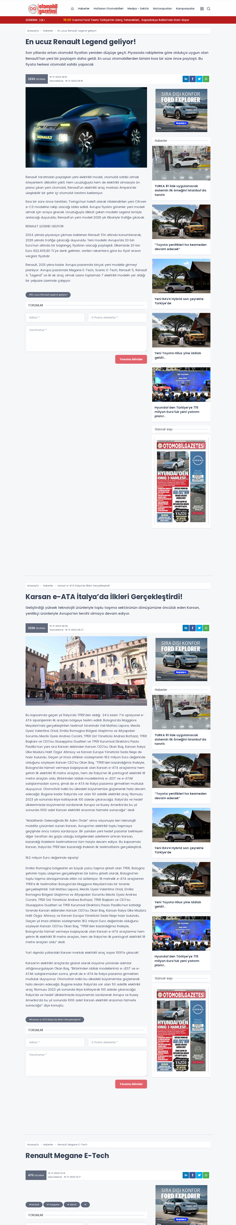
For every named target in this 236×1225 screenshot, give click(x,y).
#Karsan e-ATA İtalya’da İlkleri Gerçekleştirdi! (55, 1019)
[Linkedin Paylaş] (186, 79)
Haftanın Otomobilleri (108, 9)
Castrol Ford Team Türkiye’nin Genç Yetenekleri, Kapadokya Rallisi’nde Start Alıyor (121, 20)
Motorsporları (162, 9)
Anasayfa (33, 30)
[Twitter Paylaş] (199, 79)
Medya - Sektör (138, 9)
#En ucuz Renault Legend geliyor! (48, 294)
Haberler (83, 9)
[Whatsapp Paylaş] (206, 79)
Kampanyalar (185, 9)
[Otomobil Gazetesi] (43, 8)
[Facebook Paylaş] (192, 79)
